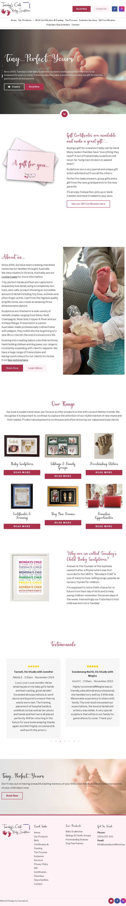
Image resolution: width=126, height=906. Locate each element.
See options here (18, 360)
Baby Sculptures (74, 831)
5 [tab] (69, 741)
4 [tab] (64, 741)
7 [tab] (78, 741)
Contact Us (101, 9)
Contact (76, 25)
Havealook (23, 901)
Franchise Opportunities (58, 25)
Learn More (35, 368)
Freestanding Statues (77, 839)
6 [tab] (74, 741)
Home (14, 20)
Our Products (25, 20)
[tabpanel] (57, 692)
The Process (71, 20)
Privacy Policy (41, 864)
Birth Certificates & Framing (49, 20)
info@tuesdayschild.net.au (111, 842)
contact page (9, 276)
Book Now (81, 9)
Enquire (16, 87)
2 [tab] (55, 741)
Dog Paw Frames (74, 843)
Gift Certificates (107, 20)
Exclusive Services (88, 20)
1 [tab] (51, 741)
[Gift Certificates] (10, 206)
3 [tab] (60, 741)
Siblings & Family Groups (78, 835)
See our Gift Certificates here (88, 203)
